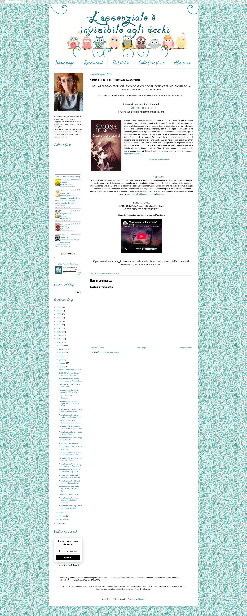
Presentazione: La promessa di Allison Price (70, 433)
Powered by (62, 565)
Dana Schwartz (66, 229)
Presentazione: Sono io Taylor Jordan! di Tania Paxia (69, 403)
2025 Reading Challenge (68, 263)
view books (78, 277)
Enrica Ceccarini (61, 205)
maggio (62, 363)
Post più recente (97, 348)
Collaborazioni (151, 63)
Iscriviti (68, 557)
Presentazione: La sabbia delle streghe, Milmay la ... (70, 380)
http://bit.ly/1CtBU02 (132, 154)
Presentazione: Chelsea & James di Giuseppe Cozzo (70, 427)
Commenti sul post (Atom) (108, 352)
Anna (64, 267)
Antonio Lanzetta (67, 184)
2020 (59, 325)
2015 (59, 342)
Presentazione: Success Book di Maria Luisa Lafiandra (68, 500)
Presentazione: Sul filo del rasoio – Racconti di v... (69, 482)
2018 (59, 332)
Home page (64, 63)
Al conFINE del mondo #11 (69, 443)
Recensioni (93, 63)
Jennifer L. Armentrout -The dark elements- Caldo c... (70, 454)
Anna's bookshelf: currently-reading (67, 176)
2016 (59, 339)
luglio (61, 356)
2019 (59, 328)
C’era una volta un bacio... (69, 494)
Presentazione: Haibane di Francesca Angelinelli (69, 470)
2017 (59, 335)
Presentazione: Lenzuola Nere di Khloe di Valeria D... (69, 488)
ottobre (62, 345)
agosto (62, 352)
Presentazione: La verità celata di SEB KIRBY (68, 391)
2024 (59, 311)
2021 (59, 321)
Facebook (160, 194)
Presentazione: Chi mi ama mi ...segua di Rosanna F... (70, 465)
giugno (62, 359)
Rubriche (121, 63)
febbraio (62, 516)
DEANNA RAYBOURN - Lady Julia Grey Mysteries (70, 410)
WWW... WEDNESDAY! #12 (70, 369)
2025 (59, 307)
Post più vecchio (185, 348)
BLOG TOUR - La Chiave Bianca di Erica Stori (69, 374)
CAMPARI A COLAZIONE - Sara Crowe (69, 385)
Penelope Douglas (62, 244)
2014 (59, 524)
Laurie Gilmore (66, 218)
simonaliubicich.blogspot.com (139, 194)
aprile (61, 366)
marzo (62, 512)
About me (182, 63)
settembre (63, 349)
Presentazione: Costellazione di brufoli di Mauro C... (70, 459)
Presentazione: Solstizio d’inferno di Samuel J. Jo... (70, 416)
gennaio (62, 519)
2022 (59, 318)
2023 (59, 314)
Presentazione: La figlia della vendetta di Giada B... (70, 507)
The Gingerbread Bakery (65, 213)
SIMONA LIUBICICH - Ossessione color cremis (69, 422)
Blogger (141, 599)
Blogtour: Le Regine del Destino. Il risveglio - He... (70, 476)
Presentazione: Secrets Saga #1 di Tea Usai (70, 439)
